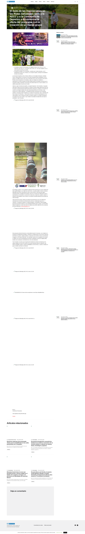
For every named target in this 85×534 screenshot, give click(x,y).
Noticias (8, 449)
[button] (75, 1)
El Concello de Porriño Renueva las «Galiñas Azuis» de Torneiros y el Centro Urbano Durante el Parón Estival (69, 111)
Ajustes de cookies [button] (59, 532)
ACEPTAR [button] (65, 532)
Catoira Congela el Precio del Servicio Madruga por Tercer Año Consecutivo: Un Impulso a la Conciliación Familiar (69, 43)
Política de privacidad (47, 525)
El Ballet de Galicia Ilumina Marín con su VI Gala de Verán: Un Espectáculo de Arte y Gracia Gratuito (69, 180)
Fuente (14, 416)
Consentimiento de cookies (38, 525)
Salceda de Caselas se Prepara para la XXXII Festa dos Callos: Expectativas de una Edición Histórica (69, 318)
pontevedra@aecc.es (25, 206)
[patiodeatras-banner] (30, 39)
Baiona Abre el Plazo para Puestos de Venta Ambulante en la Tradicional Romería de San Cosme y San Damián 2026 (69, 36)
